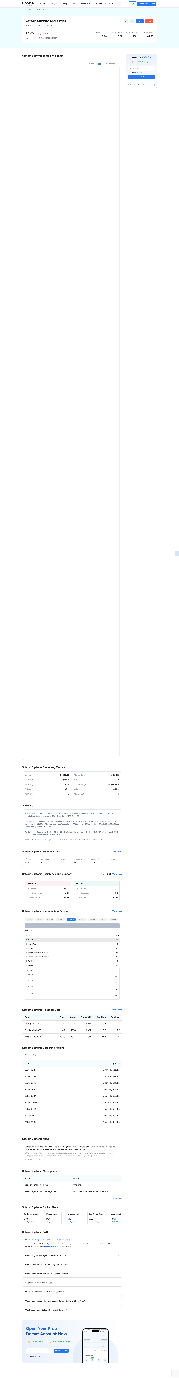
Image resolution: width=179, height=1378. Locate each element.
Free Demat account (53, 1246)
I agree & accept (34, 1356)
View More (117, 851)
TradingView (110, 64)
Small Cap (49, 25)
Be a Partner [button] (99, 4)
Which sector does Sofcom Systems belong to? (46, 1310)
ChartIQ (92, 64)
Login (133, 4)
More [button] (111, 4)
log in (99, 1244)
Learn (73, 4)
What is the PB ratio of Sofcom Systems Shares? (46, 1274)
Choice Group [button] (85, 4)
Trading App (54, 4)
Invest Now (141, 77)
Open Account (61, 1351)
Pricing (64, 4)
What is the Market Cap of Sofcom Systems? (44, 1292)
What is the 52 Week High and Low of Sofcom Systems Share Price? (55, 1301)
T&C (39, 1356)
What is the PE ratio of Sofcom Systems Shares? (46, 1265)
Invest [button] (42, 4)
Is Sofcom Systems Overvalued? (39, 1283)
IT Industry (38, 25)
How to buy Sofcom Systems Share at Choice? (45, 1256)
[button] (126, 21)
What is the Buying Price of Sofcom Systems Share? (48, 1240)
